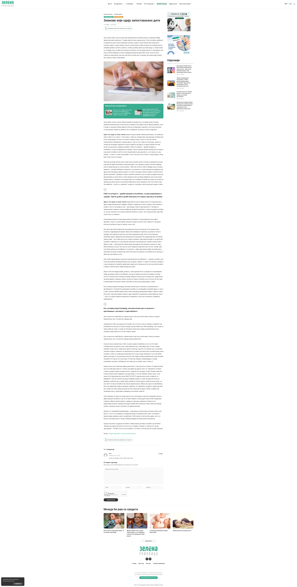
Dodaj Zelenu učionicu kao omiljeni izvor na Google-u (119, 28)
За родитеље (119, 16)
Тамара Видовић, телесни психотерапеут (122, 433)
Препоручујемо (108, 16)
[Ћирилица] (285, 4)
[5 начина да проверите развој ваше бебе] (160, 521)
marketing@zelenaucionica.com (148, 577)
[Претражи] (294, 4)
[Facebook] (147, 559)
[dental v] (178, 44)
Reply (161, 453)
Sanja (107, 24)
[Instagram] (150, 559)
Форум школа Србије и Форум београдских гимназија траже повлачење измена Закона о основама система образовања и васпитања (185, 105)
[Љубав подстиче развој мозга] (183, 521)
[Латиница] (290, 4)
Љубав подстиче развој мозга (182, 530)
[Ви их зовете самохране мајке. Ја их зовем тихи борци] (114, 521)
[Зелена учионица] (8, 4)
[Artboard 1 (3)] (178, 21)
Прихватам (17, 583)
